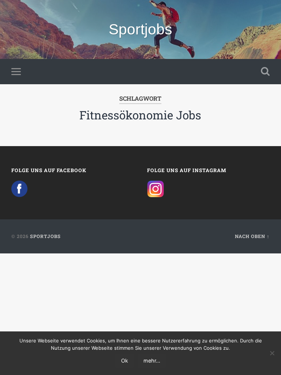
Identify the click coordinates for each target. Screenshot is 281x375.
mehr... (151, 360)
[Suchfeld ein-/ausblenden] (265, 71)
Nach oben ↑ (252, 236)
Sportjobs (140, 29)
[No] (272, 353)
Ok (124, 360)
